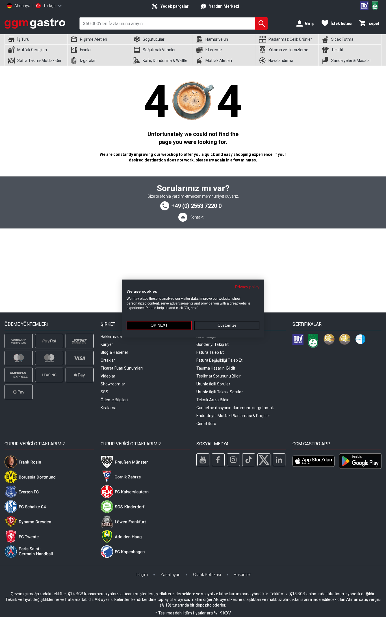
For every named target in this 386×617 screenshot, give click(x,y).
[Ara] (261, 23)
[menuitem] (36, 39)
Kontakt (196, 217)
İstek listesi (341, 23)
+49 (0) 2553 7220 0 (197, 205)
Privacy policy (247, 287)
